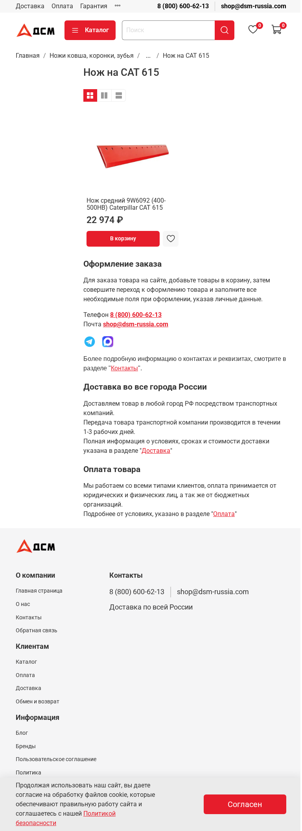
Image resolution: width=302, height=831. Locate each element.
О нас (23, 604)
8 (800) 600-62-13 (183, 6)
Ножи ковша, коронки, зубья (92, 55)
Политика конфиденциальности (44, 777)
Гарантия (93, 6)
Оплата (62, 6)
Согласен (245, 804)
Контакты (124, 368)
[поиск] (224, 30)
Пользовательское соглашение (56, 759)
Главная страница (39, 591)
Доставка (30, 6)
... (148, 55)
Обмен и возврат (37, 701)
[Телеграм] (89, 341)
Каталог (97, 30)
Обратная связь (36, 630)
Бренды (26, 746)
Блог (22, 733)
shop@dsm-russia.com (253, 6)
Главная (28, 55)
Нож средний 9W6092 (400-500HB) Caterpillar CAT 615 (126, 204)
